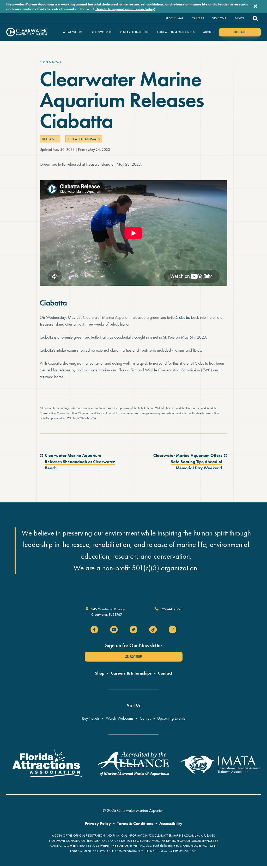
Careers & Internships (131, 673)
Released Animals (84, 138)
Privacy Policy (98, 823)
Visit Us (134, 705)
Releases (50, 138)
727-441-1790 (172, 609)
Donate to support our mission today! (125, 9)
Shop (100, 673)
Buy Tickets (91, 718)
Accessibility (170, 823)
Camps (145, 718)
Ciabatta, (183, 317)
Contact (165, 673)
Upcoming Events (171, 718)
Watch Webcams (120, 718)
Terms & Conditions (135, 823)
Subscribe (133, 656)
